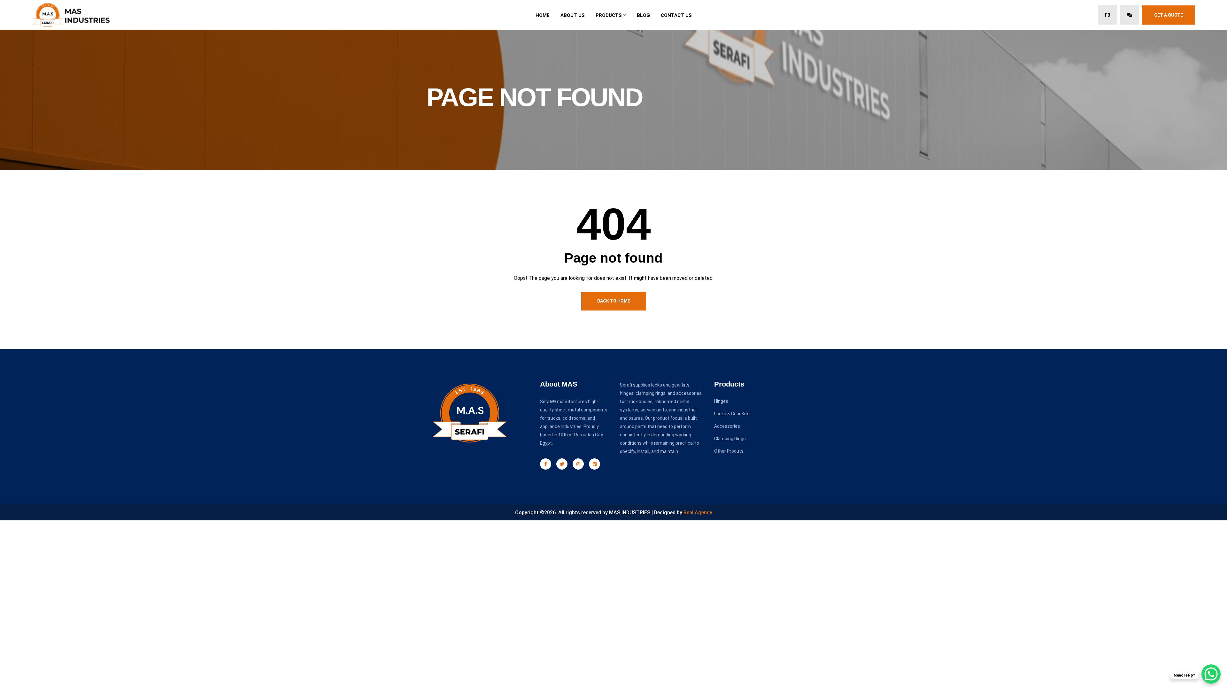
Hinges (721, 401)
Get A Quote (1168, 15)
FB (1107, 15)
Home (543, 15)
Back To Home (613, 300)
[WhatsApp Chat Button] (1211, 674)
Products (609, 15)
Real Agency (697, 513)
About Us (572, 15)
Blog (643, 15)
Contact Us (676, 15)
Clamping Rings (730, 438)
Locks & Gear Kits (732, 413)
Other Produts (729, 451)
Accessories (727, 426)
